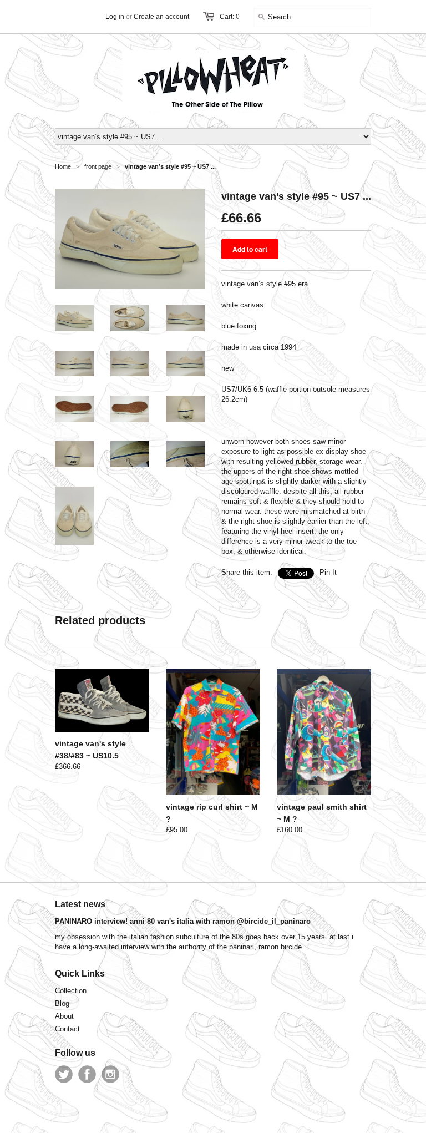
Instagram (110, 1074)
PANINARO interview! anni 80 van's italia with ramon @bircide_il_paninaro (183, 921)
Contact (67, 1029)
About (64, 1016)
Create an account (161, 17)
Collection (71, 991)
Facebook (87, 1074)
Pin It (328, 572)
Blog (62, 1003)
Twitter (64, 1074)
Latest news (80, 904)
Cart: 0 (230, 17)
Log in (114, 17)
